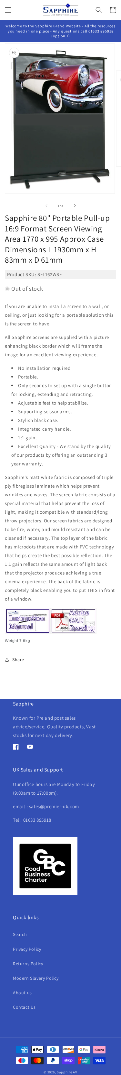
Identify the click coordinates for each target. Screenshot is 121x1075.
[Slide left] (46, 206)
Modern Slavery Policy (36, 978)
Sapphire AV (67, 1072)
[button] (8, 10)
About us (22, 993)
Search (20, 934)
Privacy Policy (27, 949)
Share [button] (18, 659)
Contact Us (24, 1007)
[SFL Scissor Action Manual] (28, 633)
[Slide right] (75, 206)
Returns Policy (28, 964)
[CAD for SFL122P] (73, 633)
